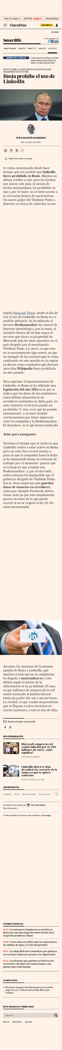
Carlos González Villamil (33, 780)
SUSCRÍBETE (46, 25)
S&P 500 (28, 19)
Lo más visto (10, 980)
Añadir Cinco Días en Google (20, 158)
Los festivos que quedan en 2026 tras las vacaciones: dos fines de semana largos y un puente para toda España (28, 963)
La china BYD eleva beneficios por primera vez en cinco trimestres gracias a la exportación (30, 953)
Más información (10, 808)
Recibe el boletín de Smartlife (21, 721)
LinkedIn (7, 794)
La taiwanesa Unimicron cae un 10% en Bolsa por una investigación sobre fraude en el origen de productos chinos (28, 932)
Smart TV (32, 49)
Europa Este (44, 794)
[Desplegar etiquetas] (57, 794)
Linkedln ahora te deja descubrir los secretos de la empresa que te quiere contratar (39, 771)
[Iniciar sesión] (57, 25)
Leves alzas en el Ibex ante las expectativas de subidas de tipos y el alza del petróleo (44, 60)
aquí (49, 815)
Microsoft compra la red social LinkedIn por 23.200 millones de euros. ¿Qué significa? (38, 748)
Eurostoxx (17, 1022)
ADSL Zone (51, 41)
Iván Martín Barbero (31, 137)
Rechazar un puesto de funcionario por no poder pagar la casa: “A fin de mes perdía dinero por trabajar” (29, 990)
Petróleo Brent (52, 19)
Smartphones (10, 49)
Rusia (16, 794)
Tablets (21, 49)
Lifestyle (52, 49)
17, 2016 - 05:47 (31, 142)
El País (55, 32)
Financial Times (24, 313)
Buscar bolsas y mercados (18, 1006)
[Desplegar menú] (5, 25)
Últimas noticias (13, 924)
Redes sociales (29, 794)
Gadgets (42, 49)
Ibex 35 (8, 19)
